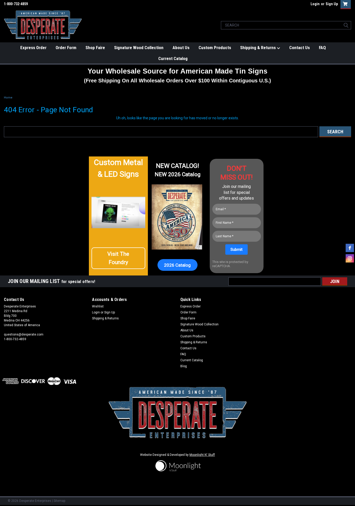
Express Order (33, 47)
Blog (183, 366)
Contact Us (299, 47)
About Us (181, 47)
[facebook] (350, 248)
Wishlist (98, 306)
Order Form (66, 47)
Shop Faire (95, 47)
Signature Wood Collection (138, 47)
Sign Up (332, 4)
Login (315, 4)
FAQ (322, 47)
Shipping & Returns (258, 47)
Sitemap (59, 501)
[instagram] (350, 258)
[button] (118, 258)
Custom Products (215, 47)
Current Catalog (173, 58)
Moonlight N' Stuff (202, 455)
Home (8, 97)
